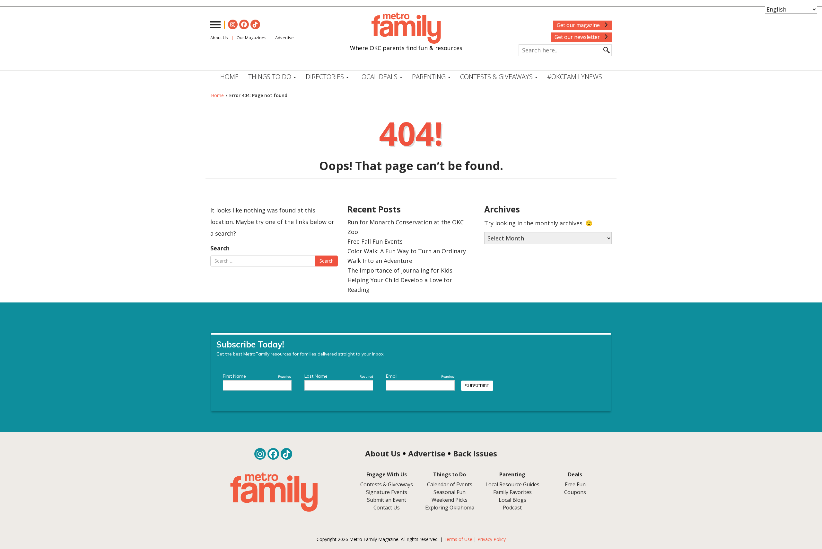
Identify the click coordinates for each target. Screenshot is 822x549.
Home (229, 76)
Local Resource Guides (512, 484)
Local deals (378, 76)
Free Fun (575, 484)
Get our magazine (579, 25)
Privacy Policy (491, 539)
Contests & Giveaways (497, 76)
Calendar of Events (449, 484)
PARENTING (429, 76)
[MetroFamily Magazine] (406, 28)
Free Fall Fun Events (375, 241)
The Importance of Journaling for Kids (399, 270)
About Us (219, 37)
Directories (325, 76)
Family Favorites (512, 492)
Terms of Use (458, 539)
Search (220, 248)
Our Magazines (252, 37)
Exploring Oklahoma (449, 507)
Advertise (284, 37)
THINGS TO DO (270, 76)
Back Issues (475, 453)
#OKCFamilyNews (574, 76)
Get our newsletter (578, 36)
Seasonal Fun (449, 492)
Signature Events (386, 492)
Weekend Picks (450, 499)
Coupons (575, 492)
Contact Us (386, 507)
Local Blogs (512, 499)
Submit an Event (386, 499)
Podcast (512, 507)
